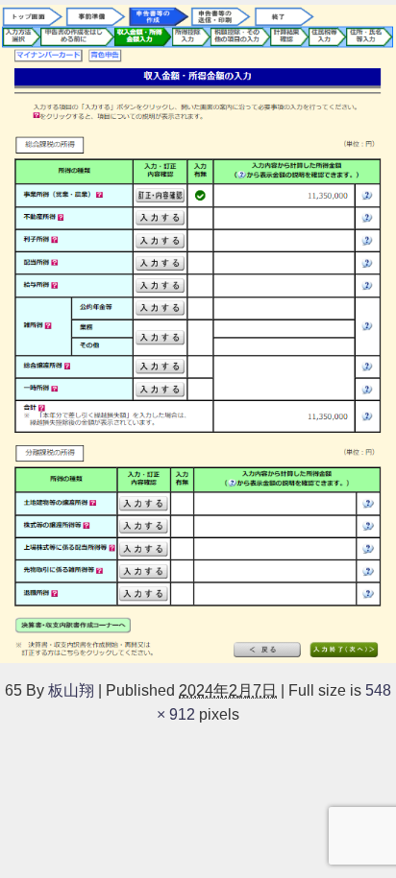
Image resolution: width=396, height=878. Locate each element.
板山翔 (71, 690)
